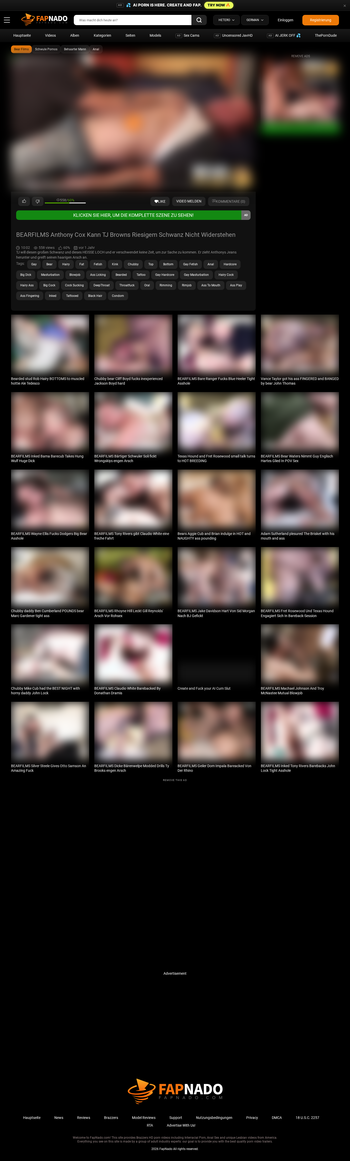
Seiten (130, 35)
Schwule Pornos (46, 49)
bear (49, 264)
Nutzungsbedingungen (214, 1118)
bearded (121, 275)
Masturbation (50, 275)
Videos (50, 35)
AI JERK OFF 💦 (285, 35)
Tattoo (141, 275)
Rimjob (187, 285)
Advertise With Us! (181, 1125)
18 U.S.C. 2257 (307, 1118)
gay (34, 264)
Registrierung (320, 20)
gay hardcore (164, 275)
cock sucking (74, 285)
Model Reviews (144, 1118)
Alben (74, 35)
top (150, 264)
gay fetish (190, 264)
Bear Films (21, 49)
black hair (95, 296)
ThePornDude (326, 35)
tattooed (72, 296)
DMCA (277, 1118)
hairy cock (226, 275)
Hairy (66, 264)
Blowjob (74, 275)
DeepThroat (102, 285)
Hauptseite (22, 35)
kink (115, 264)
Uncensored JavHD (234, 35)
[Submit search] (199, 20)
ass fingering (29, 296)
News (58, 1118)
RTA (150, 1125)
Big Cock (49, 285)
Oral (147, 285)
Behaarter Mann (75, 49)
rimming (166, 285)
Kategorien (102, 35)
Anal (96, 49)
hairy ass (27, 285)
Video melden (188, 201)
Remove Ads (300, 56)
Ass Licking (98, 275)
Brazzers (111, 1118)
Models (155, 35)
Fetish (98, 264)
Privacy (252, 1118)
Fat (81, 264)
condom (118, 296)
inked (52, 296)
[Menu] (7, 20)
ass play (236, 285)
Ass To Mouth (210, 285)
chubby (133, 264)
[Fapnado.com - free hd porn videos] (44, 20)
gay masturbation (196, 275)
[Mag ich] (24, 201)
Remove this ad (175, 780)
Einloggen (285, 20)
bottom (168, 264)
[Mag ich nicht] (38, 201)
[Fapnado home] (175, 1104)
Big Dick (25, 275)
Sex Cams (188, 35)
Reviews (83, 1118)
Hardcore (230, 264)
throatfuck (127, 285)
